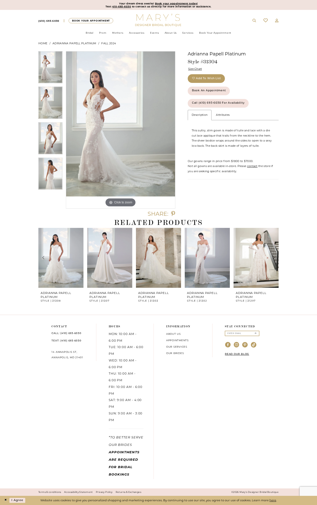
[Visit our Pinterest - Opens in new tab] (245, 345)
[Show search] (254, 21)
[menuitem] (49, 20)
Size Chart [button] (195, 69)
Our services (176, 346)
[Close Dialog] (5, 500)
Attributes (223, 115)
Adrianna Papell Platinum (74, 43)
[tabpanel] (50, 69)
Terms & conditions (49, 492)
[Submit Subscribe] (255, 333)
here (272, 500)
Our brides (175, 353)
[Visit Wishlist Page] (265, 21)
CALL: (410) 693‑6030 (66, 333)
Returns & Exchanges (128, 492)
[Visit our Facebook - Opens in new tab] (228, 345)
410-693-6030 (121, 6)
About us (173, 333)
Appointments (177, 340)
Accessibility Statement (78, 492)
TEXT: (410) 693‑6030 (66, 341)
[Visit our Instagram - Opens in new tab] (237, 345)
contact (252, 166)
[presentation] (60, 258)
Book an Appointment (209, 90)
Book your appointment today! (176, 3)
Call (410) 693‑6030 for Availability (218, 103)
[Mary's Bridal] (158, 20)
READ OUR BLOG (237, 354)
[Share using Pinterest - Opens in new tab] (173, 214)
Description (200, 115)
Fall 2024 (108, 43)
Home (42, 43)
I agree (17, 500)
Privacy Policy (104, 492)
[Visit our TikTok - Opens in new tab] (254, 345)
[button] (276, 21)
